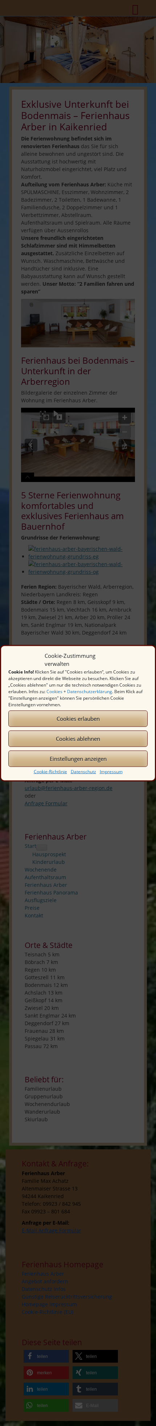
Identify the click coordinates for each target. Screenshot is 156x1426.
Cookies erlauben (78, 718)
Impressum (111, 771)
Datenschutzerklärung (89, 691)
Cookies (54, 691)
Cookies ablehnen (78, 738)
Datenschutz (83, 771)
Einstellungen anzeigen (78, 758)
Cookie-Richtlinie (50, 771)
